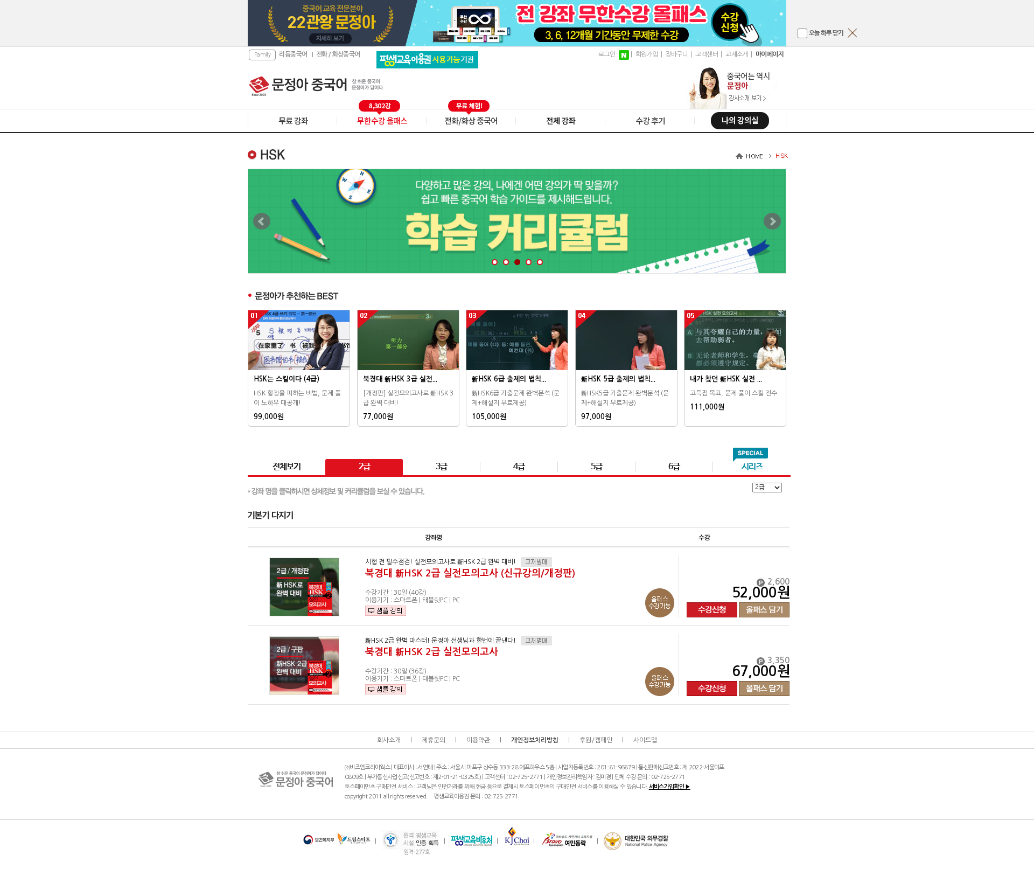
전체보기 (287, 467)
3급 (441, 467)
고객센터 (706, 54)
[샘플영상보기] (385, 611)
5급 (596, 467)
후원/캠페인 (595, 740)
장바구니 (677, 54)
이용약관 (478, 740)
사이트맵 (645, 740)
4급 (519, 467)
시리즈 (752, 467)
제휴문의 (433, 740)
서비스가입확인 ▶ (669, 787)
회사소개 (389, 740)
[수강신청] (712, 602)
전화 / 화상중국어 (338, 54)
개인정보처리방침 (534, 740)
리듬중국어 (293, 54)
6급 (674, 467)
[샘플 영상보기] (385, 611)
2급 (364, 467)
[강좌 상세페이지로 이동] (304, 586)
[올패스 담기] (764, 602)
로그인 (606, 54)
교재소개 (736, 54)
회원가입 (646, 54)
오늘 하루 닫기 (826, 33)
